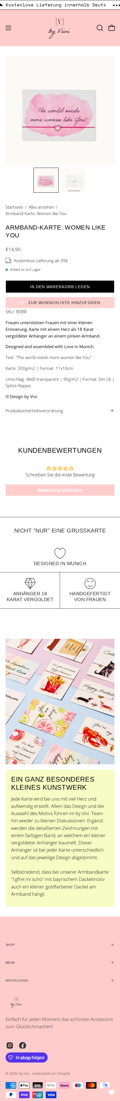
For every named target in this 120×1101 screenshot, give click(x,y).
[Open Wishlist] (111, 1092)
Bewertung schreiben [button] (60, 490)
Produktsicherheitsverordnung (34, 410)
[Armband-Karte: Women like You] (46, 180)
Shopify (64, 1073)
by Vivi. (24, 1073)
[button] (99, 28)
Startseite (14, 207)
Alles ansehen (41, 207)
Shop (10, 944)
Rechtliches (17, 980)
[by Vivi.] (60, 28)
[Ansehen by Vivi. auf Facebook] (22, 1045)
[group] (60, 4)
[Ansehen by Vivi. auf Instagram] (10, 1045)
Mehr (10, 962)
